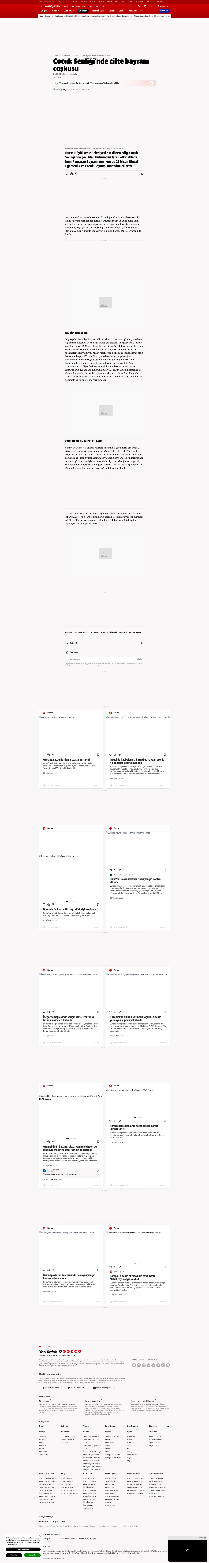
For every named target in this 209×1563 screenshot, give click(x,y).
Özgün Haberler (67, 1478)
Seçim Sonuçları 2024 (91, 1436)
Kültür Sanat (110, 1443)
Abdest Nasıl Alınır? (112, 1499)
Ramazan (87, 1473)
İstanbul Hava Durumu (135, 1478)
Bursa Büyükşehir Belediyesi (115, 632)
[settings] (151, 6)
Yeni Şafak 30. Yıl (112, 1436)
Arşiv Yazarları (154, 1446)
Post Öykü (91, 1539)
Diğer (129, 1458)
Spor (129, 1431)
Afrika (41, 1449)
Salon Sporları (132, 1455)
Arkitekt (82, 1539)
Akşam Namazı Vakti (47, 1496)
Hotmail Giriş (66, 1484)
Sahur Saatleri (88, 1509)
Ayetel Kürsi (109, 1487)
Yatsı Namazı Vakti (46, 1499)
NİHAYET (124, 2)
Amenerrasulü (110, 1484)
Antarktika (43, 1452)
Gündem (67, 56)
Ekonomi (65, 1431)
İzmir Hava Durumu (134, 1484)
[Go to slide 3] (70, 901)
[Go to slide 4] (71, 901)
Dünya (42, 1431)
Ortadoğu (42, 1436)
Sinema (108, 1449)
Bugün (42, 1426)
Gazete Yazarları (155, 1440)
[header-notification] (145, 6)
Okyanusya (43, 1455)
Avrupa (42, 1440)
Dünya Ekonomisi (68, 1440)
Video (86, 1426)
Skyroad (74, 1539)
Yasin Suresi (110, 1481)
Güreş (129, 1452)
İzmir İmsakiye (88, 1487)
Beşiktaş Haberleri (156, 1481)
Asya (41, 1443)
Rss (63, 1521)
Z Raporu (47, 1539)
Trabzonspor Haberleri (158, 1490)
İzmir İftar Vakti (89, 1502)
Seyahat (108, 1452)
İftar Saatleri (88, 1506)
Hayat (108, 1431)
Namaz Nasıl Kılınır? (112, 1496)
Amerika (42, 1446)
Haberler (153, 1426)
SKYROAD (101, 2)
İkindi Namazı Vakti (46, 1493)
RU (76, 1351)
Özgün (64, 1473)
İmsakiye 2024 (88, 1478)
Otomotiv (64, 1443)
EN (64, 1351)
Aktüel (107, 1440)
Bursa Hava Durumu (134, 1487)
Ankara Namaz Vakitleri (48, 1481)
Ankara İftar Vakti (89, 1493)
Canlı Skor (153, 1493)
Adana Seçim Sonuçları (92, 1461)
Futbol (129, 1440)
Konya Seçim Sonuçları (92, 1470)
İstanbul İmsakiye (90, 1481)
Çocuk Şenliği (83, 632)
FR (72, 1351)
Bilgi (129, 1461)
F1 (128, 1449)
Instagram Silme (67, 1490)
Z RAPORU (159, 2)
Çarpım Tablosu (67, 1487)
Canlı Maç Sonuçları (156, 1496)
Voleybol (130, 1443)
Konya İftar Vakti (89, 1496)
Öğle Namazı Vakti (46, 1490)
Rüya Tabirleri (110, 1506)
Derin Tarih (64, 1539)
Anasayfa (56, 56)
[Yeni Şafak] (52, 6)
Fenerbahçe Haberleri (157, 1487)
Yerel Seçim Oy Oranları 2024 (92, 1447)
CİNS (116, 2)
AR (68, 1351)
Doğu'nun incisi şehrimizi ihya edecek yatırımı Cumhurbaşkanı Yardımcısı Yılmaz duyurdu (57, 16)
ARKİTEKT (150, 2)
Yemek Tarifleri (67, 1481)
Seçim (86, 1431)
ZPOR (131, 2)
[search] (139, 6)
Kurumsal (43, 1521)
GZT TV (75, 2)
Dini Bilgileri (110, 1473)
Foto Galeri (110, 1426)
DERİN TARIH (140, 2)
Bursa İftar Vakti (89, 1499)
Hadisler (108, 1502)
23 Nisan (95, 632)
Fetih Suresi (110, 1493)
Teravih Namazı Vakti (47, 1502)
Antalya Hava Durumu (135, 1490)
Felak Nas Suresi (111, 1490)
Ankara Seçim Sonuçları (92, 1455)
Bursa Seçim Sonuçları (92, 1464)
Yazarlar (153, 1431)
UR (80, 1351)
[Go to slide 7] (75, 1138)
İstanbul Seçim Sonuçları (92, 1452)
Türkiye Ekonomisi (68, 1436)
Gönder (139, 659)
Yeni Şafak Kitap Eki (113, 1455)
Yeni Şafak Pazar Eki (113, 1458)
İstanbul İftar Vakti (90, 1490)
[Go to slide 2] (69, 1138)
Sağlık (107, 1446)
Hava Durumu (133, 1473)
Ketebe (56, 1539)
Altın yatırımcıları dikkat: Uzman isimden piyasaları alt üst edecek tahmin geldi (131, 16)
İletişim (55, 1521)
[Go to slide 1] (67, 901)
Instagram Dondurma (69, 1493)
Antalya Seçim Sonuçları (92, 1467)
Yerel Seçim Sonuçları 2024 (91, 1441)
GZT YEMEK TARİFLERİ (88, 2)
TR (60, 1351)
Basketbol (131, 1436)
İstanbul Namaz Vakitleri (48, 1478)
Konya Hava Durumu (135, 1493)
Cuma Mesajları (111, 1478)
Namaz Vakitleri (46, 1473)
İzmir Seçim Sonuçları (91, 1458)
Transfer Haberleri (156, 1478)
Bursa (76, 56)
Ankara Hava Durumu (135, 1481)
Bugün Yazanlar (155, 1436)
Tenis (129, 1446)
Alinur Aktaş (135, 632)
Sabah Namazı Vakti (46, 1487)
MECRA (109, 2)
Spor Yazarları (154, 1443)
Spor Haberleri (156, 1473)
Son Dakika (132, 1426)
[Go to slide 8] (76, 901)
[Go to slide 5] (72, 901)
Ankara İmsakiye (89, 1484)
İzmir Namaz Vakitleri (47, 1484)
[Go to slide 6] (74, 1138)
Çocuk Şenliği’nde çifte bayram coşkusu (96, 56)
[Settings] (141, 10)
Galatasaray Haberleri (157, 1484)
